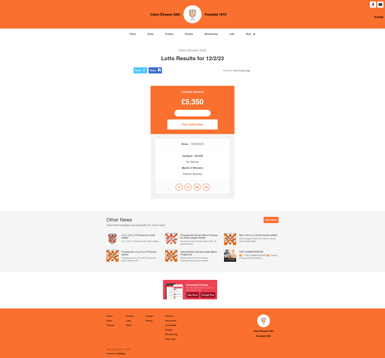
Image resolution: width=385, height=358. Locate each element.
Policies (169, 330)
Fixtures (169, 34)
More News (271, 220)
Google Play (208, 295)
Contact (149, 316)
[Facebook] (373, 5)
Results (189, 34)
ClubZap (121, 353)
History (149, 320)
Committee (170, 325)
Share (153, 70)
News (150, 34)
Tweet (138, 70)
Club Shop (170, 339)
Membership (211, 34)
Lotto (231, 34)
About (129, 325)
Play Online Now (192, 124)
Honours (169, 316)
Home (132, 34)
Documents (171, 320)
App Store (193, 295)
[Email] (380, 5)
